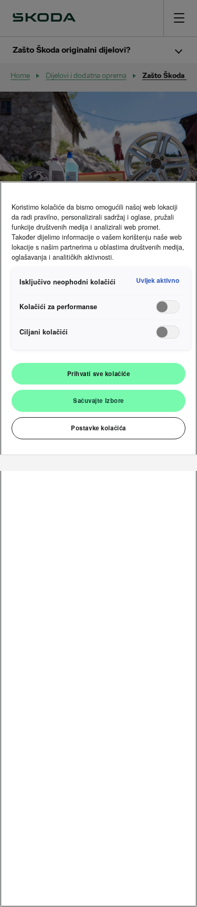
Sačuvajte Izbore (98, 400)
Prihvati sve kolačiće (98, 373)
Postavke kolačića (98, 427)
